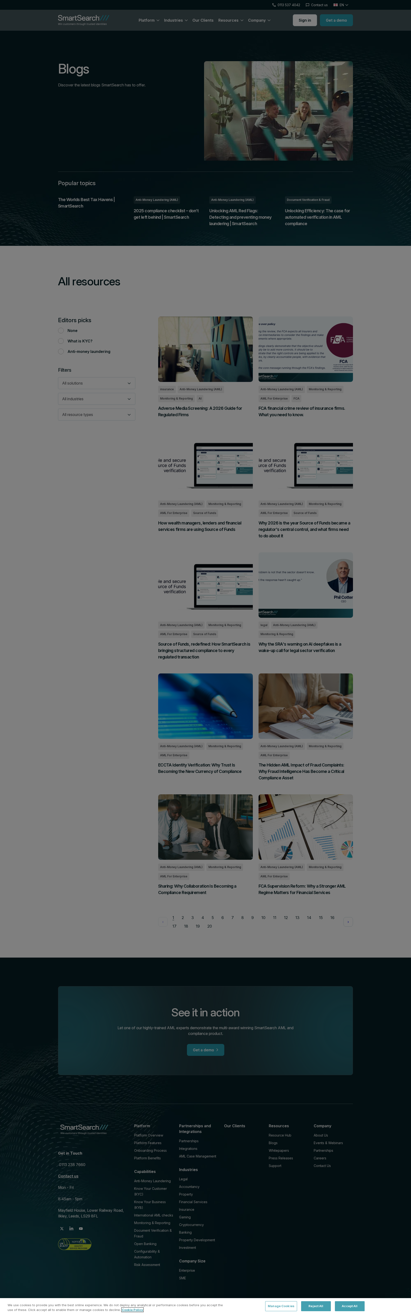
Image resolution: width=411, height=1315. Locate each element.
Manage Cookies (281, 1306)
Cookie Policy (132, 1310)
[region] (205, 1306)
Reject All (315, 1306)
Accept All (349, 1306)
